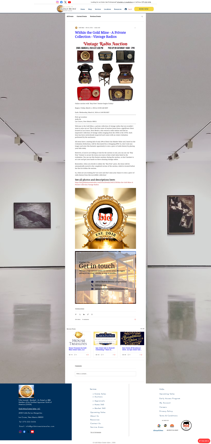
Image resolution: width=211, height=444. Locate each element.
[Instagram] (57, 2)
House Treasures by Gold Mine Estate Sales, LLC (77, 349)
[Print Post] (92, 314)
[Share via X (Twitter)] (80, 314)
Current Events (82, 16)
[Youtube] (69, 2)
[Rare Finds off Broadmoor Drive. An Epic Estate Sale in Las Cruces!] (132, 338)
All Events (70, 16)
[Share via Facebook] (76, 314)
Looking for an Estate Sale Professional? (104, 2)
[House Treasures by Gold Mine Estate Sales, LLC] (79, 338)
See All (142, 328)
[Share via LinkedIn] (84, 314)
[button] (142, 16)
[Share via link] (88, 314)
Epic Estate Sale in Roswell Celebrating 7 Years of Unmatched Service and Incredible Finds (105, 349)
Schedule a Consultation (125, 2)
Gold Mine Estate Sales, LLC (29, 409)
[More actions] (135, 28)
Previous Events (95, 16)
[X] (65, 2)
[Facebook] (61, 2)
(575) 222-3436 (146, 2)
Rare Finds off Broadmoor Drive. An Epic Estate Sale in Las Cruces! (131, 349)
